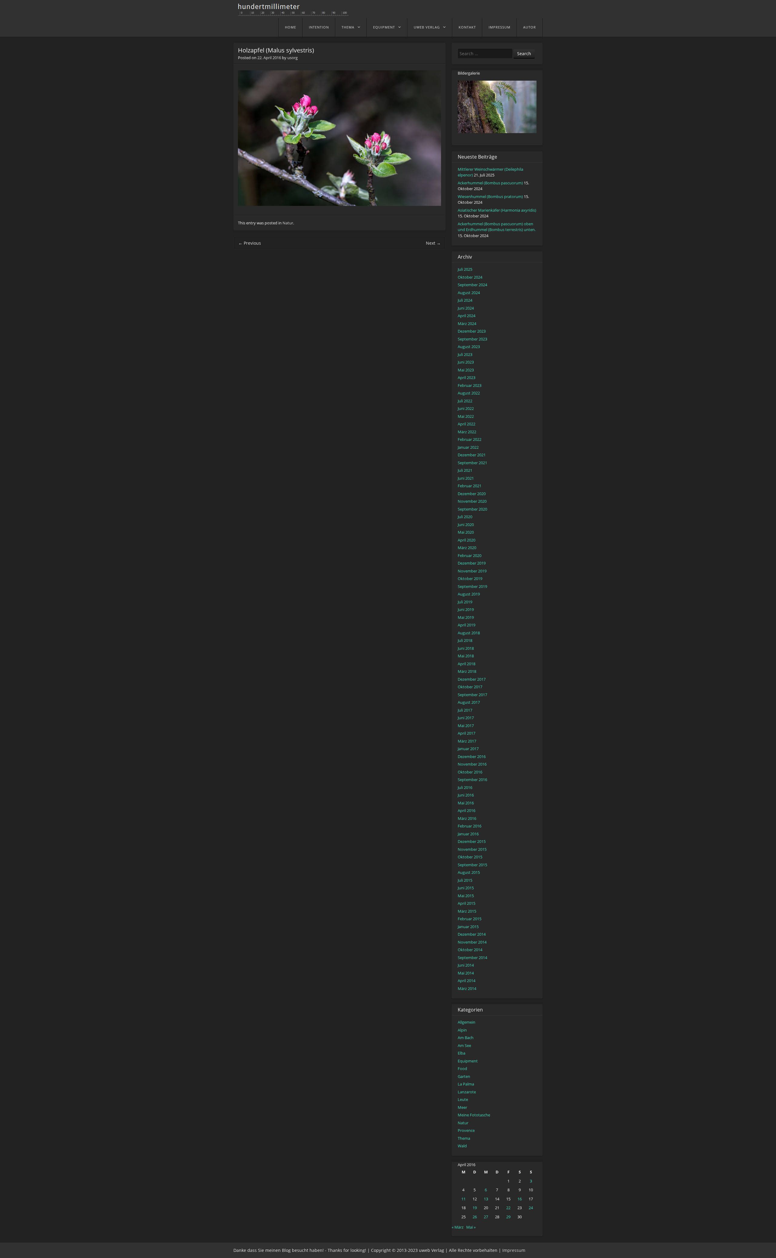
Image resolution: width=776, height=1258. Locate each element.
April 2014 (466, 980)
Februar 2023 (469, 385)
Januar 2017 (468, 748)
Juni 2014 (466, 965)
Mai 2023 (466, 370)
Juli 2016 (465, 787)
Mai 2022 (466, 416)
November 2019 (472, 571)
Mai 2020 (466, 532)
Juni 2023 (466, 362)
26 (475, 1216)
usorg (292, 57)
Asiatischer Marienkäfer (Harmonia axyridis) (497, 210)
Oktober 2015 (470, 857)
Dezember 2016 (472, 756)
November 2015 (472, 849)
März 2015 (467, 911)
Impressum (499, 27)
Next (433, 243)
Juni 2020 (466, 524)
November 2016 (472, 764)
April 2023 (466, 377)
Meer (462, 1107)
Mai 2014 (466, 973)
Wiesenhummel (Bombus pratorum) (490, 196)
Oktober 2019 (470, 578)
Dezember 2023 (472, 331)
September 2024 (472, 284)
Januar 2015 (468, 926)
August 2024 (469, 292)
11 (463, 1199)
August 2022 (469, 393)
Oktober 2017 (470, 686)
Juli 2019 (465, 602)
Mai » (471, 1227)
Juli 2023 (465, 354)
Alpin (462, 1030)
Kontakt (467, 27)
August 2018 (469, 633)
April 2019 (466, 625)
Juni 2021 (466, 478)
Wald (462, 1146)
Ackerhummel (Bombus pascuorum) (490, 183)
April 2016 (466, 810)
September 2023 (472, 339)
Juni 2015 (466, 888)
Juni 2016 (466, 795)
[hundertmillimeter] (295, 12)
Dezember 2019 (472, 563)
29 (508, 1216)
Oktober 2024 (470, 277)
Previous (249, 243)
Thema (348, 27)
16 (519, 1199)
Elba (461, 1053)
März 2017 (467, 741)
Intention (319, 27)
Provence (466, 1130)
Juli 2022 (465, 401)
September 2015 (472, 864)
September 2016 (472, 779)
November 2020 (472, 501)
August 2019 (469, 594)
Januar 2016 (468, 834)
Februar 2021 (469, 485)
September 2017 (472, 694)
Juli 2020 (465, 516)
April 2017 (466, 733)
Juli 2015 (465, 880)
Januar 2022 (468, 447)
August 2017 (469, 702)
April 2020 (466, 540)
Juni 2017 (466, 717)
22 (508, 1207)
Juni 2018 (466, 648)
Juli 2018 (465, 640)
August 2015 (469, 872)
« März (457, 1227)
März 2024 (467, 323)
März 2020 (467, 547)
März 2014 (467, 988)
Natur (288, 223)
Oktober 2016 (470, 772)
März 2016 (467, 818)
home (290, 27)
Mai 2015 (466, 895)
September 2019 (472, 586)
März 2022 (467, 431)
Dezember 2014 (472, 934)
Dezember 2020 (472, 493)
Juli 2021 (465, 470)
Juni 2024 (466, 308)
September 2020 (472, 509)
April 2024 (466, 315)
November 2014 (472, 942)
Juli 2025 (465, 269)
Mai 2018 (466, 656)
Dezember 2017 (472, 679)
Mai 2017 (466, 725)
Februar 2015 (469, 918)
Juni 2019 (466, 609)
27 (486, 1216)
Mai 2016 (466, 803)
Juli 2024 (465, 300)
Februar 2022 (469, 439)
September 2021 (472, 462)
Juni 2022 (466, 408)
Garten (464, 1076)
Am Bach (465, 1037)
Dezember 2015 (472, 841)
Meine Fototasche (474, 1115)
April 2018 (466, 663)
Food (462, 1068)
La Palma (466, 1084)
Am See (464, 1045)
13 (486, 1199)
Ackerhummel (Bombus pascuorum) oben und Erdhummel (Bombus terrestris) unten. (497, 227)
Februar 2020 (469, 555)
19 (475, 1207)
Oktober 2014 (470, 949)
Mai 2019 (466, 617)
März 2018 (467, 671)
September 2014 (472, 957)
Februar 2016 (469, 826)
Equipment (384, 27)
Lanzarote (467, 1092)
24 (531, 1207)
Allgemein (466, 1022)
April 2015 (466, 903)
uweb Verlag (427, 27)
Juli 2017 (465, 710)
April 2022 (466, 424)
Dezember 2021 (472, 455)
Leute (463, 1099)
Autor (529, 27)
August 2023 (469, 346)
